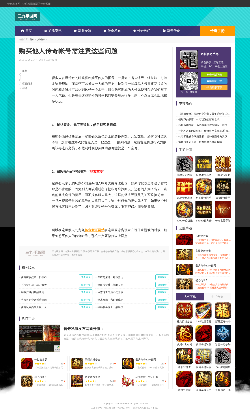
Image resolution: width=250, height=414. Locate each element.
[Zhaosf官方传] (203, 203)
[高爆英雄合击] (203, 372)
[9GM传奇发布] (184, 180)
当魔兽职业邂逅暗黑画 (34, 299)
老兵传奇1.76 (223, 390)
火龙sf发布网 (184, 344)
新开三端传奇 (223, 321)
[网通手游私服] (203, 349)
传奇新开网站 (95, 230)
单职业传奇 (184, 367)
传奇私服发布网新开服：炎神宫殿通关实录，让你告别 (209, 136)
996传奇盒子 (223, 197)
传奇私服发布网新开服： (84, 329)
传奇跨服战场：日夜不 (34, 277)
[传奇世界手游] (223, 203)
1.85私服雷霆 (203, 321)
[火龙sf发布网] (184, 326)
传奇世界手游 (223, 220)
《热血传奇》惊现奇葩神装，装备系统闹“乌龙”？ (206, 113)
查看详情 (85, 277)
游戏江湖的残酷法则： (34, 292)
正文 (24, 70)
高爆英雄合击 (213, 254)
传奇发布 (114, 31)
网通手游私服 (203, 367)
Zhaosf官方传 (204, 220)
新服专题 (84, 31)
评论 (24, 88)
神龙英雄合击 (184, 321)
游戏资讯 (54, 31)
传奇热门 (143, 31)
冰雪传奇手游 (223, 344)
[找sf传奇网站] (184, 157)
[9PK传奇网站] (203, 180)
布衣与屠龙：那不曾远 (110, 277)
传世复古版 (213, 239)
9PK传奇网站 (203, 197)
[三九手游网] (27, 16)
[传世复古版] (184, 372)
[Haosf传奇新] (223, 157)
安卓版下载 (215, 74)
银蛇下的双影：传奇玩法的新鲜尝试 (198, 119)
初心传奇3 (213, 284)
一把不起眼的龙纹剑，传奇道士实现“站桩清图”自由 (207, 130)
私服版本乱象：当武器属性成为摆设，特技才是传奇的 (209, 125)
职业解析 (41, 39)
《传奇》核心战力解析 (34, 284)
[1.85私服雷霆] (203, 304)
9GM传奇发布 (185, 197)
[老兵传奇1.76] (223, 372)
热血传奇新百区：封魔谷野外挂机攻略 (200, 142)
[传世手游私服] (203, 326)
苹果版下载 (215, 81)
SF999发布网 (203, 174)
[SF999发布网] (203, 157)
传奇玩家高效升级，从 (34, 307)
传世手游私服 (203, 344)
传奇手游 (217, 31)
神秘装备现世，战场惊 (110, 307)
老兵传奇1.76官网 (213, 269)
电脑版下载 (215, 87)
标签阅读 (26, 83)
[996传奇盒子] (223, 180)
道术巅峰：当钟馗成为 (110, 299)
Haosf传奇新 (223, 174)
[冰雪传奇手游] (223, 326)
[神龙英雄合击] (184, 304)
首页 (28, 31)
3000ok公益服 (184, 220)
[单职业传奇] (184, 349)
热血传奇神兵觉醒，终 (110, 284)
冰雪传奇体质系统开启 (110, 292)
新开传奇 (173, 31)
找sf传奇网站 (184, 174)
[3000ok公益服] (184, 203)
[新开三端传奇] (223, 304)
